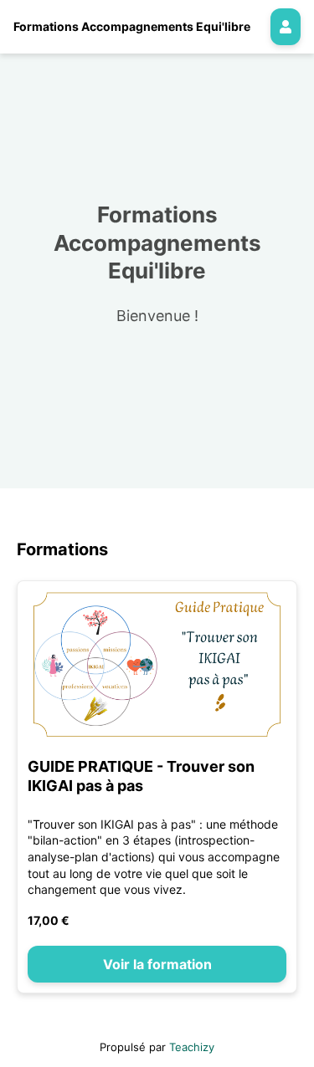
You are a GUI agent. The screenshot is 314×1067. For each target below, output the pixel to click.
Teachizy (191, 1047)
